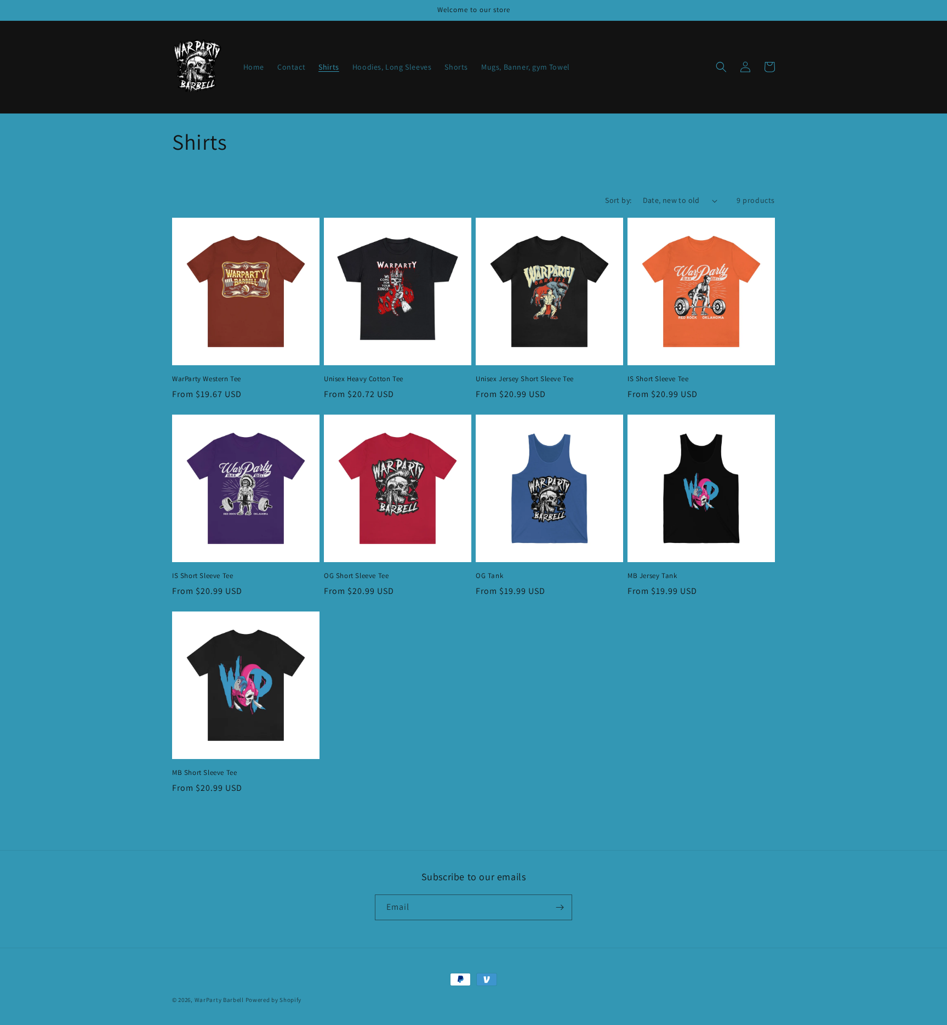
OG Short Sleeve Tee (356, 575)
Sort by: (618, 200)
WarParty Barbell (219, 1000)
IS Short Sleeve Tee (657, 379)
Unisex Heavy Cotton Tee (363, 379)
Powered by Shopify (274, 1000)
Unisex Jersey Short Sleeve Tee (525, 379)
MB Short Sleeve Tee (204, 772)
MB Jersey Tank (652, 575)
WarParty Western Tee (206, 379)
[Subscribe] (559, 907)
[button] (721, 67)
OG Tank (489, 575)
